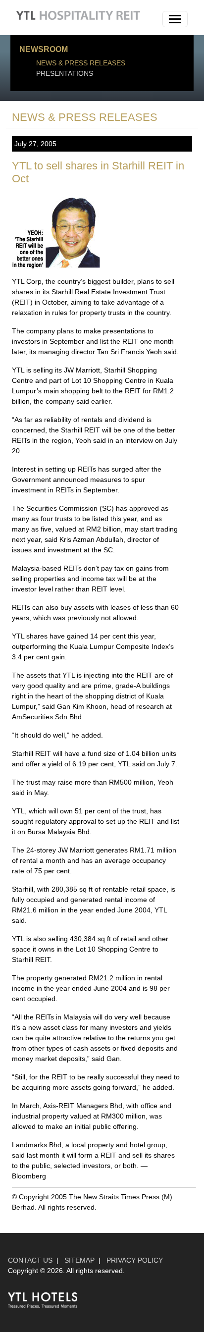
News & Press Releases (80, 63)
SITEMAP (79, 1260)
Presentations (64, 73)
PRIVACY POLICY (134, 1260)
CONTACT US (30, 1260)
